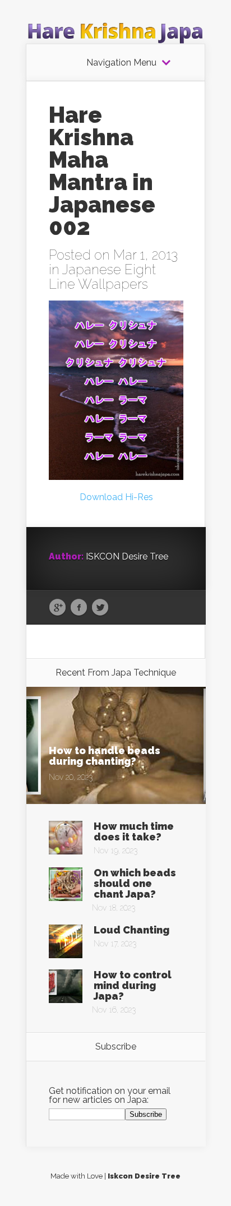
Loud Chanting (131, 930)
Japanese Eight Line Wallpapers (102, 276)
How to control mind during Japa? (133, 985)
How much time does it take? (134, 831)
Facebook (78, 608)
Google (57, 608)
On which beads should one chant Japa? (135, 883)
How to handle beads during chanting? (104, 756)
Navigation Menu (121, 62)
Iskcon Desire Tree (144, 1176)
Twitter (100, 608)
